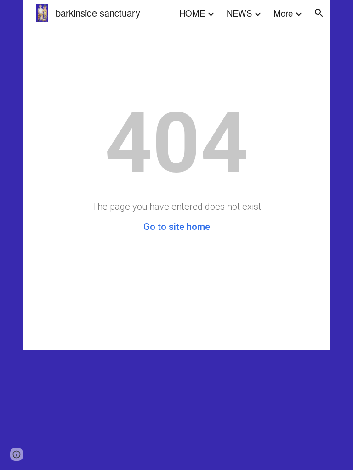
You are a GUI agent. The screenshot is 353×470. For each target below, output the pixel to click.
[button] (319, 13)
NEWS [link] (239, 13)
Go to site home (176, 226)
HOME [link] (192, 13)
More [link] (283, 13)
